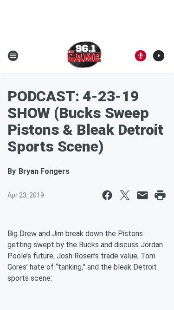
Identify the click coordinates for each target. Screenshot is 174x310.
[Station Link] (84, 56)
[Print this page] (160, 195)
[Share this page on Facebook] (107, 195)
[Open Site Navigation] (13, 55)
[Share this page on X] (124, 195)
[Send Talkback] (140, 55)
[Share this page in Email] (142, 195)
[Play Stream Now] (158, 55)
